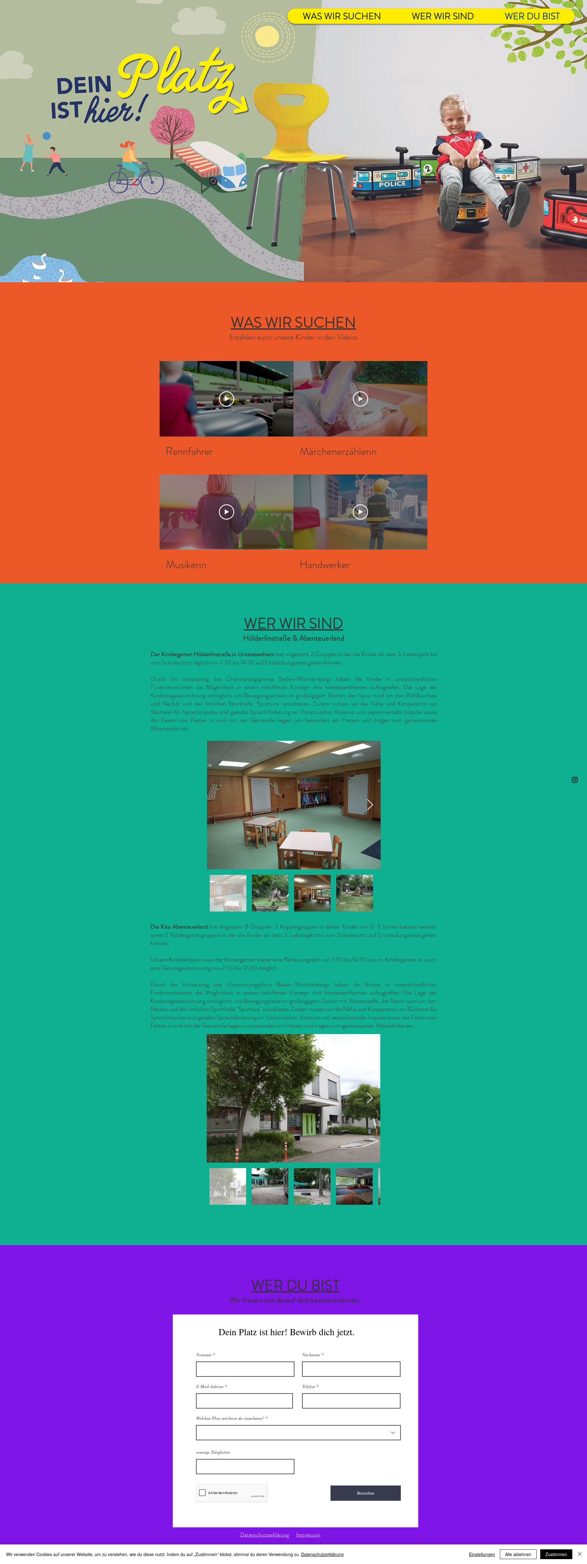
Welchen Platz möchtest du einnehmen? (230, 1418)
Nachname (311, 1355)
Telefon (308, 1386)
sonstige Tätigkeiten (213, 1452)
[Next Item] (370, 805)
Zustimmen (556, 1554)
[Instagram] (575, 780)
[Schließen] (579, 1554)
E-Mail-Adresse (209, 1386)
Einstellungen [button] (482, 1554)
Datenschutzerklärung (322, 1554)
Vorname (204, 1355)
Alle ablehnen (518, 1554)
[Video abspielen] (226, 399)
